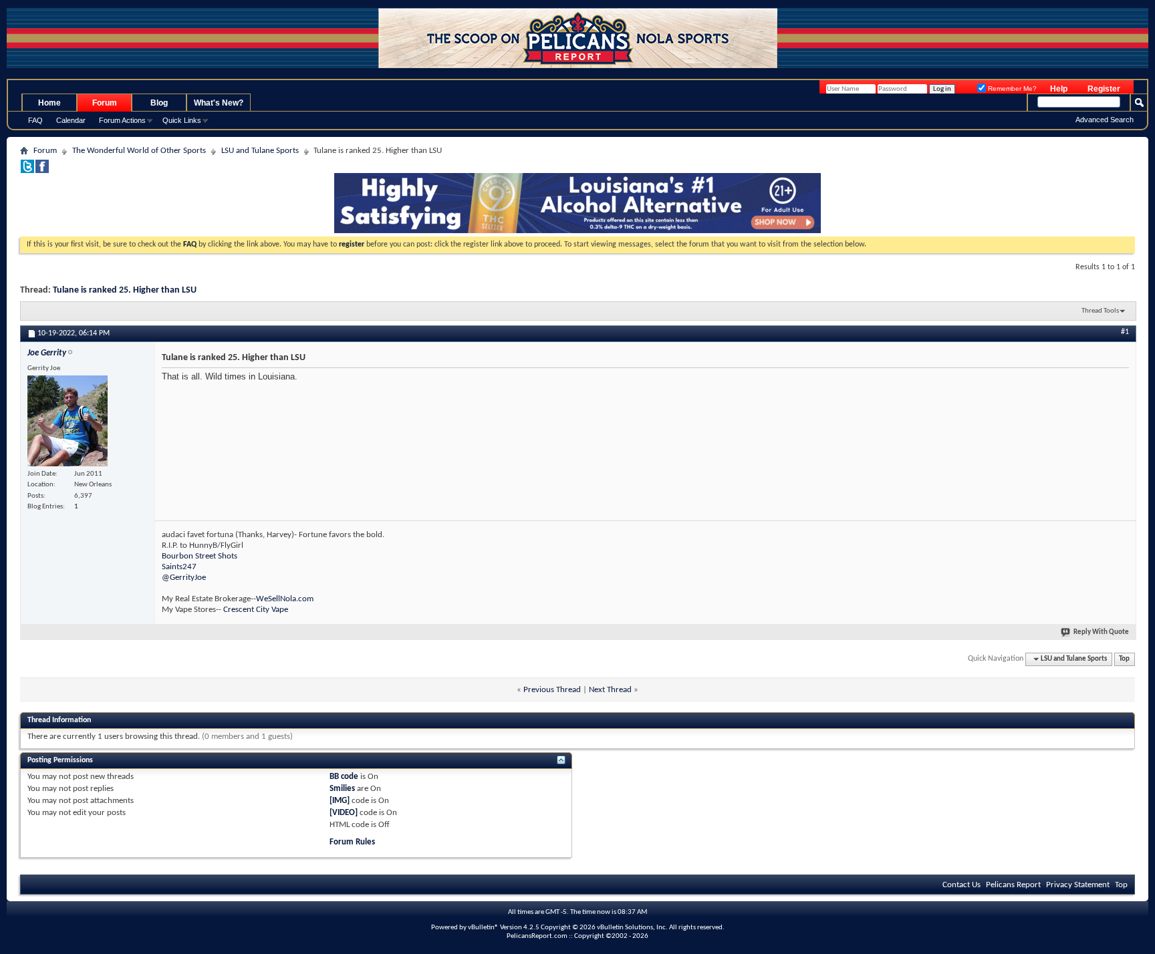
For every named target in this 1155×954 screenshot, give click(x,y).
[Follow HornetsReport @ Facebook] (42, 170)
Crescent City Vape (255, 609)
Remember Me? (1011, 88)
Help (1058, 89)
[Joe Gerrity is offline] (67, 420)
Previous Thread (552, 689)
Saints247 (179, 567)
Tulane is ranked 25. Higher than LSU (125, 290)
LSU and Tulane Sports (260, 150)
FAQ (35, 120)
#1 (1125, 332)
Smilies (342, 788)
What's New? (218, 103)
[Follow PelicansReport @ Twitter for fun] (27, 170)
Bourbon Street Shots (199, 556)
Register (1103, 89)
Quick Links (181, 120)
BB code (344, 776)
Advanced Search (1104, 120)
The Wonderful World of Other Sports (139, 150)
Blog (159, 103)
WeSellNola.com (284, 599)
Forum (104, 103)
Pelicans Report (1013, 885)
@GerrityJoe (184, 577)
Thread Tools (1100, 311)
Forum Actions (122, 120)
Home (49, 103)
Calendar (71, 120)
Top (1124, 659)
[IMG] (340, 800)
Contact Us (961, 885)
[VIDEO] (344, 812)
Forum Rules (352, 842)
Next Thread (610, 689)
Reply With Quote (1101, 632)
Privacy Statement (1078, 885)
